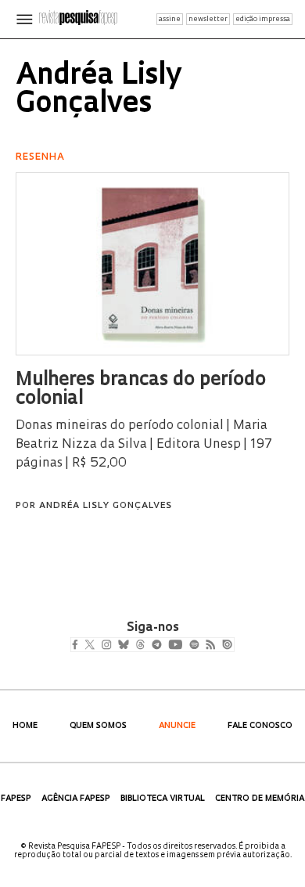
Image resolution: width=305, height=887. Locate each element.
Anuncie (177, 726)
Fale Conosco (260, 726)
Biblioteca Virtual (162, 799)
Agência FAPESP (75, 799)
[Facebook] (78, 645)
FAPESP (16, 799)
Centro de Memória (259, 799)
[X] (96, 645)
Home (25, 726)
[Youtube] (209, 645)
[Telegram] (185, 645)
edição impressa (262, 19)
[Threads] (163, 645)
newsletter (208, 19)
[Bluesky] (139, 645)
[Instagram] (117, 645)
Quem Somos (98, 726)
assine (170, 19)
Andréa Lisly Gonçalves (105, 506)
